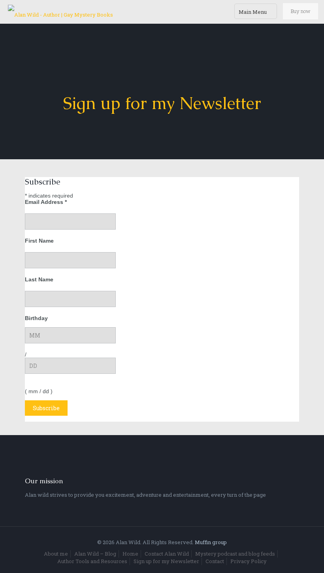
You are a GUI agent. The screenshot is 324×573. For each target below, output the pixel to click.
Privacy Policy (248, 561)
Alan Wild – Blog (95, 553)
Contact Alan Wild (167, 553)
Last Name (39, 279)
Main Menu (253, 11)
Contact (214, 561)
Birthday (36, 318)
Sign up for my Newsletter (166, 561)
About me (56, 553)
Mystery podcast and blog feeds (235, 553)
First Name (39, 240)
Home (130, 553)
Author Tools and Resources (92, 561)
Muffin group (211, 542)
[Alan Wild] (60, 12)
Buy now (300, 11)
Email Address (46, 202)
